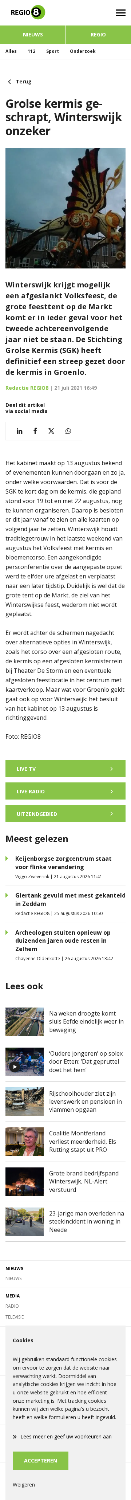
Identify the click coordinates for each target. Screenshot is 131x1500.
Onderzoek (83, 51)
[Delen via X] (51, 431)
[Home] (32, 13)
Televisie (14, 1317)
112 (31, 51)
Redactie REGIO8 (26, 387)
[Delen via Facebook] (35, 431)
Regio (98, 34)
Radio (12, 1306)
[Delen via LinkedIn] (19, 431)
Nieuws (33, 34)
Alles (11, 51)
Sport (52, 51)
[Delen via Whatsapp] (68, 431)
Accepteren (40, 1460)
